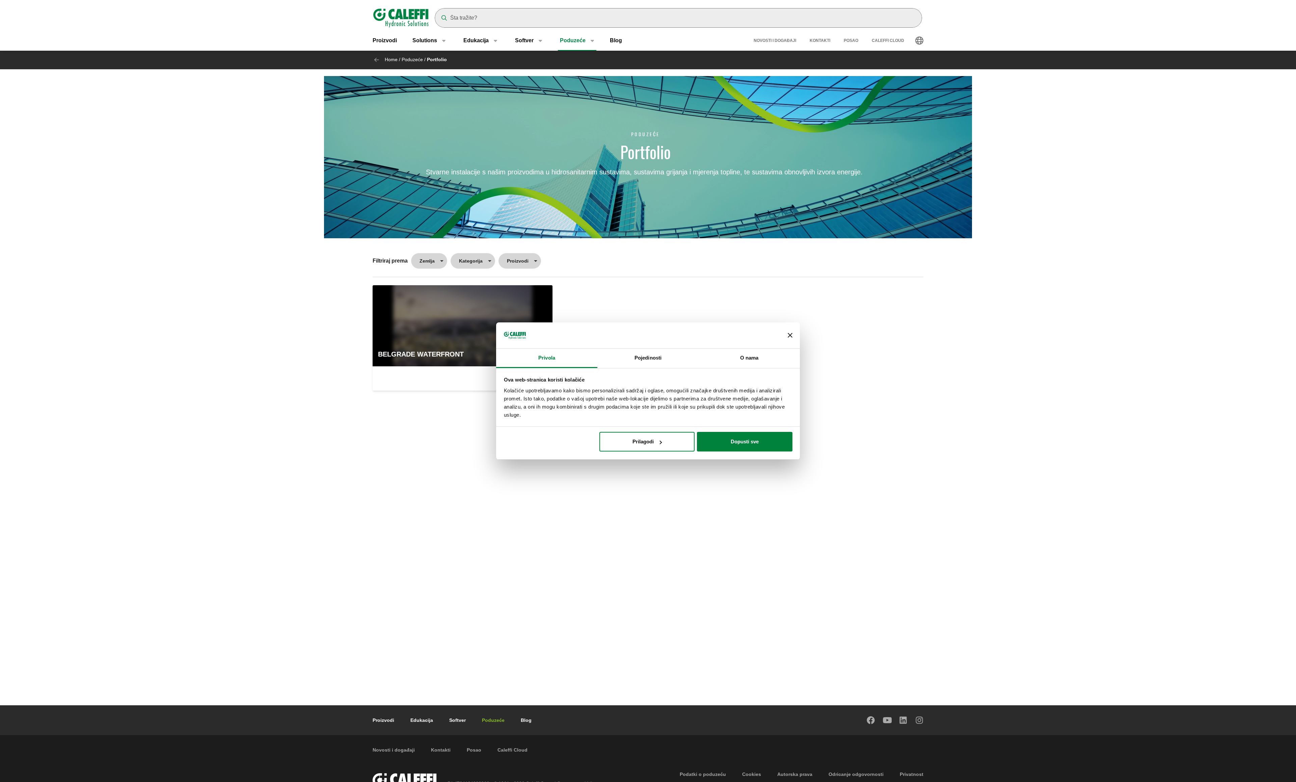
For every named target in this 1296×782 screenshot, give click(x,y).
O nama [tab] (749, 358)
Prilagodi (643, 441)
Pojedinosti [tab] (648, 358)
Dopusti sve (745, 441)
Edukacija (421, 720)
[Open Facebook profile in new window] (871, 720)
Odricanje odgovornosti (856, 774)
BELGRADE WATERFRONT (421, 354)
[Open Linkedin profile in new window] (903, 720)
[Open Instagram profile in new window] (919, 720)
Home (391, 59)
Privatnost (911, 774)
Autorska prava (794, 774)
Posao (851, 40)
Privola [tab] (546, 358)
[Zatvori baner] (790, 335)
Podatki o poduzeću (703, 774)
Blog (616, 40)
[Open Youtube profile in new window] (887, 720)
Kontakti (820, 40)
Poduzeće (412, 59)
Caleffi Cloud (888, 40)
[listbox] (429, 261)
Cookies (751, 774)
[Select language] (919, 40)
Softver (457, 720)
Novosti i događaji (775, 40)
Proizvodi (385, 40)
